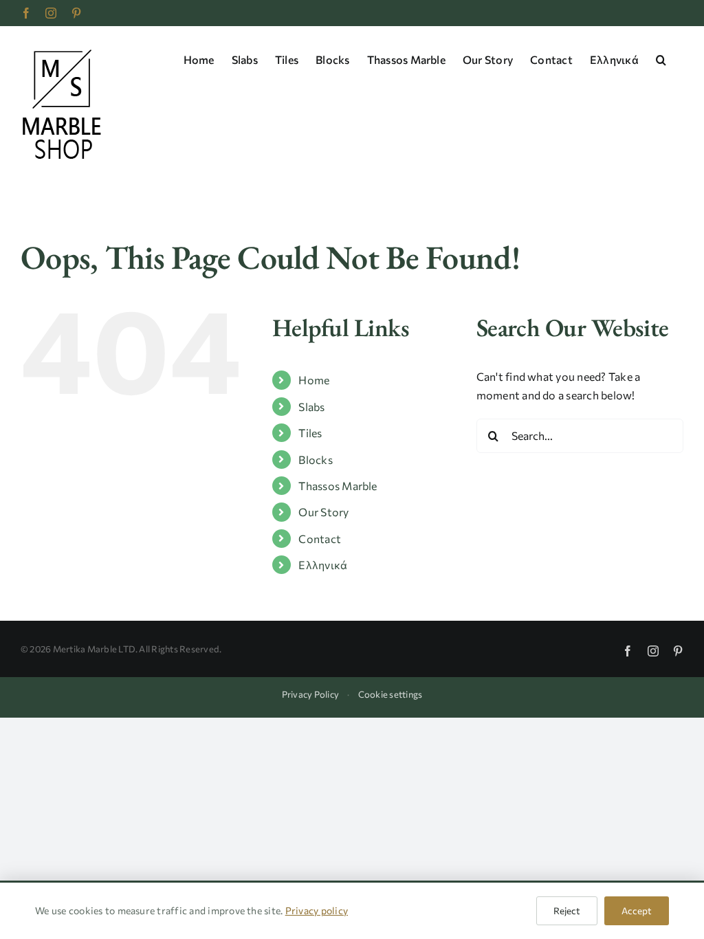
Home (313, 379)
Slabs (311, 406)
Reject (566, 910)
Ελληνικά (322, 564)
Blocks (315, 459)
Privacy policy (316, 910)
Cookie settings (390, 694)
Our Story (323, 511)
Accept (637, 910)
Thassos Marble (337, 485)
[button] (661, 58)
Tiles (310, 432)
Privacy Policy (310, 694)
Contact (319, 538)
